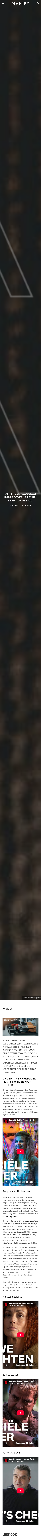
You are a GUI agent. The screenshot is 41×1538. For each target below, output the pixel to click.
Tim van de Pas (26, 505)
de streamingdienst (10, 1216)
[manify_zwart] (20, 3)
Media (7, 1008)
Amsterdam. (29, 1221)
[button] (2, 3)
